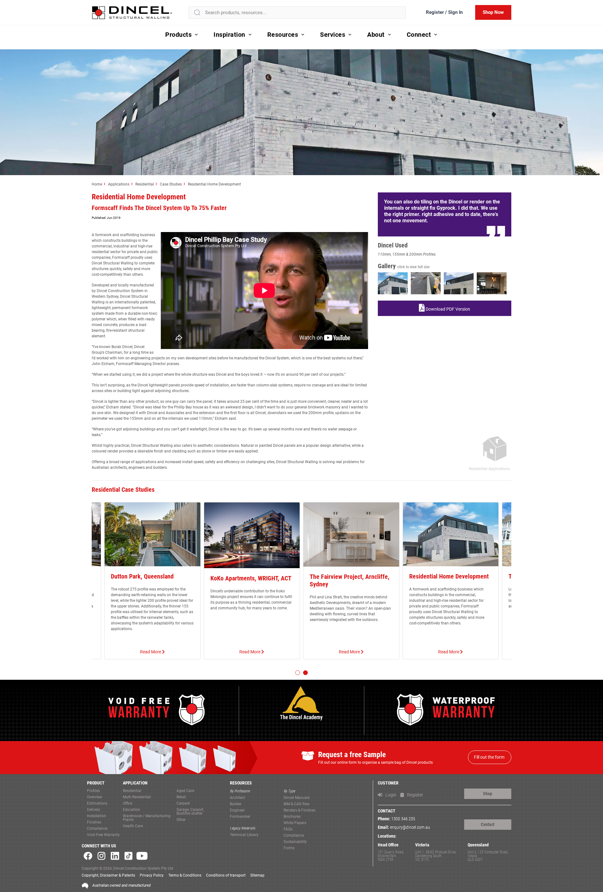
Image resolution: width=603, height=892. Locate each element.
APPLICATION (135, 783)
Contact (487, 824)
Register (414, 794)
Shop (487, 793)
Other (181, 820)
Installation (96, 816)
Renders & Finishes (299, 810)
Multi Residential (137, 797)
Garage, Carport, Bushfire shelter (190, 812)
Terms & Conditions (184, 875)
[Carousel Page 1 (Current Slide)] (297, 672)
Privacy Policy (152, 875)
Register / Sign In (444, 12)
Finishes (94, 822)
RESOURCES (241, 783)
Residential (144, 184)
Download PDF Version (447, 309)
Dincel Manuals (297, 798)
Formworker (240, 817)
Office (127, 803)
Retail (181, 797)
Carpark (183, 803)
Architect (237, 798)
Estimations (97, 803)
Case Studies (171, 184)
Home (97, 184)
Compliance (97, 829)
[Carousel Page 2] (305, 672)
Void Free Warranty (103, 835)
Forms (289, 848)
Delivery (93, 810)
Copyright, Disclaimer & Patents (108, 875)
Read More (151, 651)
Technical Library (244, 835)
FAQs (288, 829)
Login (390, 794)
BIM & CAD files (296, 804)
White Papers (295, 823)
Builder (236, 804)
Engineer (237, 810)
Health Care (133, 826)
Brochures (292, 817)
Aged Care (185, 791)
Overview (94, 797)
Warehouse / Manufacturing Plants (147, 818)
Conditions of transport (226, 875)
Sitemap (257, 875)
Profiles (93, 791)
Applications (118, 184)
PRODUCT (96, 783)
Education (131, 810)
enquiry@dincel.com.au (410, 827)
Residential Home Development (214, 184)
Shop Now (493, 12)
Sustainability (295, 842)
